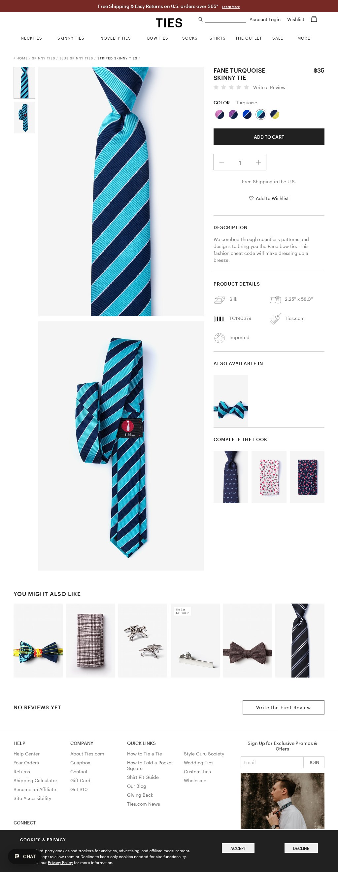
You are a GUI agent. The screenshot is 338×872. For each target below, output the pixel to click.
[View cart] (314, 19)
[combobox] (225, 20)
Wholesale (195, 780)
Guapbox (80, 762)
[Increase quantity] (258, 162)
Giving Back (140, 795)
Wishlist (296, 19)
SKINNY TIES (43, 58)
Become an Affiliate (35, 789)
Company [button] (81, 743)
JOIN (314, 762)
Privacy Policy (60, 862)
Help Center (27, 753)
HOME (22, 58)
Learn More (231, 7)
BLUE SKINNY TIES (76, 58)
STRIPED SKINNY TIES (117, 58)
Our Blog (136, 786)
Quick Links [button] (141, 743)
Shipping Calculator (35, 780)
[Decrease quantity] (222, 162)
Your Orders (26, 762)
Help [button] (19, 743)
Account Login (266, 19)
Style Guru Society (204, 753)
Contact (78, 771)
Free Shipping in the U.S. (269, 181)
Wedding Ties (199, 762)
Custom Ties (197, 771)
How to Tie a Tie (144, 753)
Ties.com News (143, 804)
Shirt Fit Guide (143, 777)
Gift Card (80, 780)
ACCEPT (238, 848)
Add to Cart (269, 137)
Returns (22, 771)
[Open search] (200, 19)
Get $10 (79, 789)
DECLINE (301, 848)
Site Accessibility (32, 798)
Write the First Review (283, 707)
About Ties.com (87, 753)
